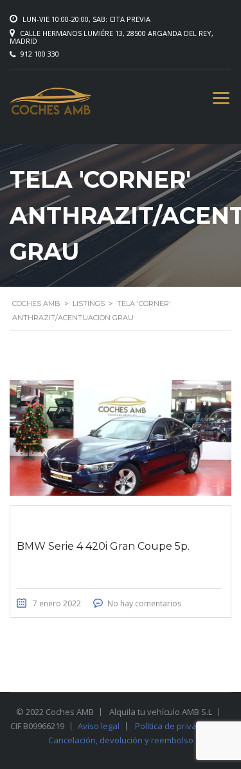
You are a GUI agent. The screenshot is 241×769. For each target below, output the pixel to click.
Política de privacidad (176, 726)
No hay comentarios (144, 603)
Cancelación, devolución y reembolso (120, 740)
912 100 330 (40, 54)
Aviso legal (99, 726)
